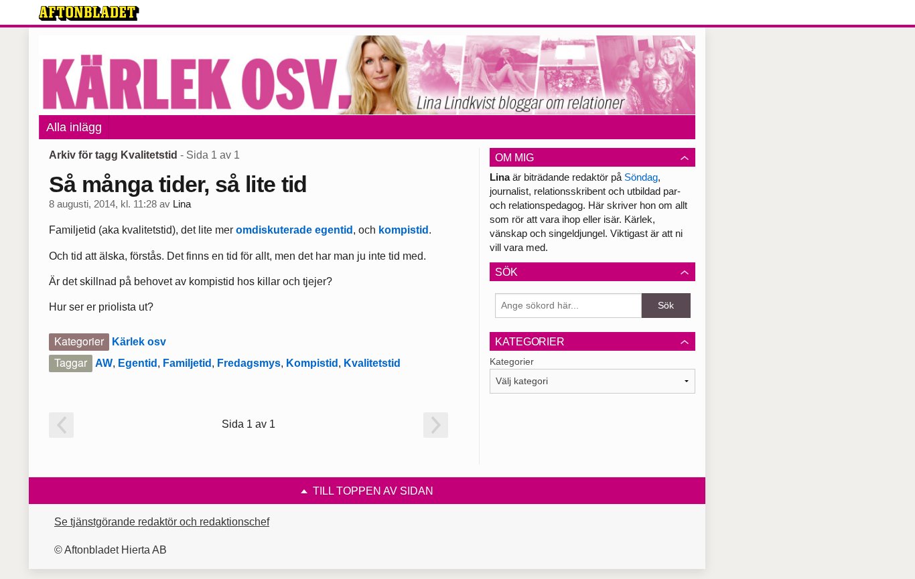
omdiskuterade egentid (294, 230)
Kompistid (312, 363)
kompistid (403, 230)
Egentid (137, 363)
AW (104, 363)
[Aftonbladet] (89, 13)
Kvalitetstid (372, 363)
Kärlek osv (139, 341)
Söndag (641, 177)
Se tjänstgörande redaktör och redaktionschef (161, 521)
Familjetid (187, 363)
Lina (182, 204)
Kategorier (512, 361)
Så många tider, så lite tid (178, 184)
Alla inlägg (74, 127)
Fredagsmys (249, 363)
